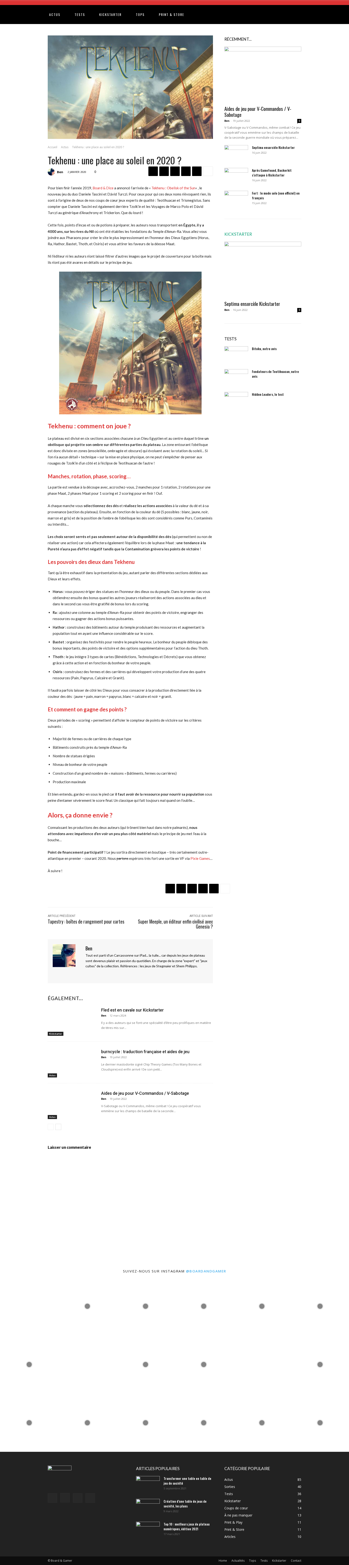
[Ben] (52, 172)
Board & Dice (103, 188)
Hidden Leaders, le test (268, 394)
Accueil (52, 147)
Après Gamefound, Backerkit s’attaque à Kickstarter (272, 172)
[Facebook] (153, 171)
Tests (80, 14)
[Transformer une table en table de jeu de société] (148, 1484)
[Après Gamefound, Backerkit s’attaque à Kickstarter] (236, 176)
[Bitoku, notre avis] (236, 354)
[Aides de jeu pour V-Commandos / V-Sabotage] (72, 1104)
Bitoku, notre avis (264, 348)
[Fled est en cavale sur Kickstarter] (72, 1021)
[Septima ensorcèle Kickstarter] (236, 153)
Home (223, 1561)
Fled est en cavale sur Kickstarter (132, 1010)
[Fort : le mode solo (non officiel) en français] (236, 199)
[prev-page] (51, 1127)
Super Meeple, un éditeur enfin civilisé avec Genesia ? (175, 924)
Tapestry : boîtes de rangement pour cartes (86, 921)
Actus (54, 14)
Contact (296, 1561)
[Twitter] (164, 171)
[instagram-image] (29, 1306)
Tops (140, 14)
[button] (311, 15)
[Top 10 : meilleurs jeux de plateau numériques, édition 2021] (148, 1530)
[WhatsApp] (186, 171)
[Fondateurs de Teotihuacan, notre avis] (236, 377)
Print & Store (171, 14)
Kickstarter (110, 14)
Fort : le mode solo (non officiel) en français (276, 195)
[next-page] (58, 1127)
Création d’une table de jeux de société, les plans (185, 1503)
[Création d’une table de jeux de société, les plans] (148, 1507)
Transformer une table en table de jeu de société (187, 1481)
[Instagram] (95, 974)
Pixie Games (200, 858)
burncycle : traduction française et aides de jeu (145, 1051)
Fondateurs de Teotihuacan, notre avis (275, 374)
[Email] (197, 171)
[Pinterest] (175, 171)
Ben (60, 172)
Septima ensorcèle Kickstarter (273, 147)
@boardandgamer (206, 1271)
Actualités (238, 1561)
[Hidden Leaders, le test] (236, 400)
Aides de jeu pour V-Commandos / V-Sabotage (145, 1093)
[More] (208, 171)
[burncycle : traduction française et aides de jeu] (72, 1062)
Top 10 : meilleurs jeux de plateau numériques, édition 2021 (187, 1526)
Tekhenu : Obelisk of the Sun (173, 188)
